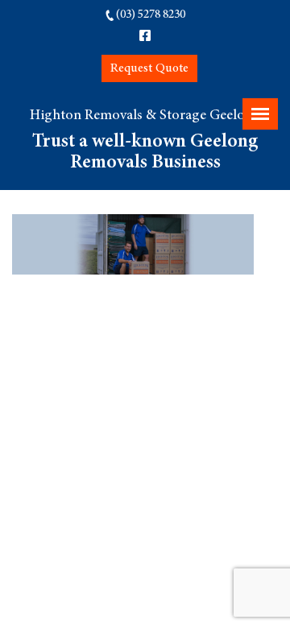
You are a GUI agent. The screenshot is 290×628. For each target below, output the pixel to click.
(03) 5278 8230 (150, 15)
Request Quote (149, 68)
